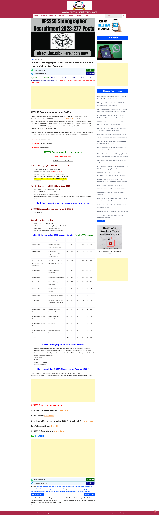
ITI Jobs (85, 15)
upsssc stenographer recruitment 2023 (53, 489)
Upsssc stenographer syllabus (80, 491)
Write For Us (53, 513)
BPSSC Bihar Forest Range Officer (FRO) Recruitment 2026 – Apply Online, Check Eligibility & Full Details (112, 174)
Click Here (63, 411)
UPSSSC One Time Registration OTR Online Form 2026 (111, 161)
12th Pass (78, 15)
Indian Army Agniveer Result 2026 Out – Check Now (112, 211)
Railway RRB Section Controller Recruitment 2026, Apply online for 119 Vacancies (112, 149)
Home (36, 15)
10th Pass (70, 15)
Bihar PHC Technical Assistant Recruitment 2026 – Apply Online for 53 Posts (112, 200)
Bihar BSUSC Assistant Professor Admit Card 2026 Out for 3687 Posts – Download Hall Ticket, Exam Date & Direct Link (112, 136)
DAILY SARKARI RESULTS (102, 513)
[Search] (124, 16)
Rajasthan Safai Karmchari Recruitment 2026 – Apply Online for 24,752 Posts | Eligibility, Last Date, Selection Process (112, 98)
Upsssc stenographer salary (76, 489)
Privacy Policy (40, 513)
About (33, 513)
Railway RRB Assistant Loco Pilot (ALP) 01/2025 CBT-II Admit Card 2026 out (112, 142)
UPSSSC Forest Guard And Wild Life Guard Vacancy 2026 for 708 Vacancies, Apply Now (112, 129)
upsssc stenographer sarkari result (58, 491)
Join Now (90, 70)
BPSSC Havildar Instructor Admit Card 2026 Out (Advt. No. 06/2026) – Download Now (111, 123)
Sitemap (46, 513)
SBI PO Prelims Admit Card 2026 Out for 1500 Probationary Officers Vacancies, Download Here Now (111, 117)
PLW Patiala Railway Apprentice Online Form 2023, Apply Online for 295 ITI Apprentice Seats (79, 499)
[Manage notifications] (155, 511)
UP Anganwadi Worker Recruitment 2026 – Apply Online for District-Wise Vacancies (112, 104)
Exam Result (61, 15)
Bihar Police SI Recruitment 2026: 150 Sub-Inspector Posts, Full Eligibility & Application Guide (111, 187)
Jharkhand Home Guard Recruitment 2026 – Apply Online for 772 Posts (111, 206)
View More (101, 221)
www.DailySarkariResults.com (79, 11)
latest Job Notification (70, 119)
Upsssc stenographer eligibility (46, 487)
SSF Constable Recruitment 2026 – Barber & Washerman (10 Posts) (110, 216)
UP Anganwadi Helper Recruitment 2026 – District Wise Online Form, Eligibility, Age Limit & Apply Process (112, 110)
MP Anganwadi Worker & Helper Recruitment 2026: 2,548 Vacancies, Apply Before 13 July (112, 168)
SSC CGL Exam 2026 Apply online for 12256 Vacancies (110, 193)
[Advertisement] (63, 97)
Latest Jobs (43, 15)
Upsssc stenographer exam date (67, 487)
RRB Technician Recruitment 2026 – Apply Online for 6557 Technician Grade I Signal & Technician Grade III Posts (112, 155)
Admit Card (52, 15)
